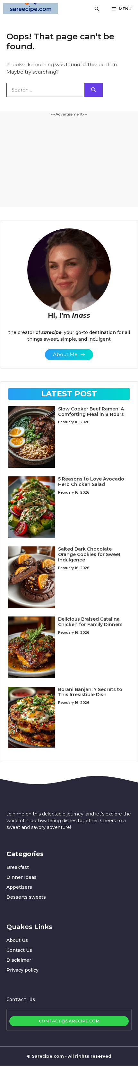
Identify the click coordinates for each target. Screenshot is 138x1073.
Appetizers (19, 887)
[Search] (93, 90)
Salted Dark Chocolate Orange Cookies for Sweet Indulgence (89, 554)
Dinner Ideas (21, 877)
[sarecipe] (30, 8)
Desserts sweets (26, 897)
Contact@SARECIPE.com (69, 1020)
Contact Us (19, 950)
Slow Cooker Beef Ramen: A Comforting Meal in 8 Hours (91, 411)
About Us (17, 940)
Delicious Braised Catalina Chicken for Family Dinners (90, 621)
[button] (96, 8)
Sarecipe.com (48, 1056)
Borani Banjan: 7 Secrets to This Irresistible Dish (90, 692)
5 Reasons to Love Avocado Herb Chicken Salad (91, 481)
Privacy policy (22, 970)
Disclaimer (18, 960)
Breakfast (17, 867)
